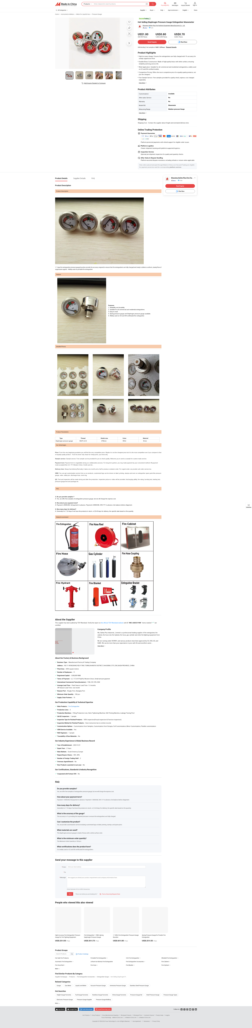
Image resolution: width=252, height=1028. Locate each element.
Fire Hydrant (165, 965)
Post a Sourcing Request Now (110, 894)
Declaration (147, 1021)
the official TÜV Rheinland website (112, 623)
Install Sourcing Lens (104, 1009)
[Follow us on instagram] (187, 1009)
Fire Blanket (129, 965)
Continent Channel (149, 1015)
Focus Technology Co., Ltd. (112, 1021)
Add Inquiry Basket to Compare (95, 83)
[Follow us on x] (184, 1009)
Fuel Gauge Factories (81, 995)
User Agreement (136, 1021)
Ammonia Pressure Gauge (118, 985)
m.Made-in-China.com (131, 1017)
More (57, 1003)
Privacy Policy (156, 1021)
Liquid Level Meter (80, 985)
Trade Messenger (86, 1009)
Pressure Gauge (97, 14)
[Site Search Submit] (152, 4)
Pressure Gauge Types (170, 995)
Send (70, 894)
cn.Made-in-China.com (145, 1017)
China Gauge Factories (119, 995)
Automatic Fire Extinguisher (63, 961)
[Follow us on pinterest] (193, 1009)
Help (161, 10)
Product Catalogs (82, 954)
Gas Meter (68, 985)
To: (65, 872)
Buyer (151, 10)
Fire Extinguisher (73, 706)
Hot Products (86, 1015)
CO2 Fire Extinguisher (132, 958)
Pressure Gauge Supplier (84, 999)
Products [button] (87, 4)
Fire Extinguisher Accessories (135, 961)
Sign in (195, 5)
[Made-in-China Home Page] (66, 4)
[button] (147, 4)
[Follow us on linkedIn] (196, 1009)
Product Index (159, 1015)
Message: (63, 877)
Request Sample (171, 47)
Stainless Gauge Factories (100, 995)
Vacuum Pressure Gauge (98, 985)
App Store (60, 1009)
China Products (96, 1015)
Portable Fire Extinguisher (98, 958)
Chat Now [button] (183, 42)
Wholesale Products (126, 1015)
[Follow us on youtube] (190, 1009)
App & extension (173, 10)
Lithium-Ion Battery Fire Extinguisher (102, 961)
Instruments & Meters (67, 14)
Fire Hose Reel (59, 965)
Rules (195, 10)
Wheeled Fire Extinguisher (169, 958)
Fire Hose (93, 965)
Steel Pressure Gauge (152, 995)
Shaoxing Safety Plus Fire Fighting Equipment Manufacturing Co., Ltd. (164, 25)
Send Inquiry (152, 42)
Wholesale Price (137, 1015)
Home (57, 14)
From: (64, 867)
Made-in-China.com (117, 1017)
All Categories (62, 10)
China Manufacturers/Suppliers (110, 1015)
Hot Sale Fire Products (62, 958)
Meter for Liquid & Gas (83, 14)
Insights (167, 1015)
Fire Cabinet (165, 961)
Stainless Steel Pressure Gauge (139, 985)
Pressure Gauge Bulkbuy (103, 999)
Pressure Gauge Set (136, 995)
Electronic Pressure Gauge (65, 999)
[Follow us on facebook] (182, 1009)
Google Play (72, 1009)
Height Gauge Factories (64, 995)
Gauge (59, 985)
